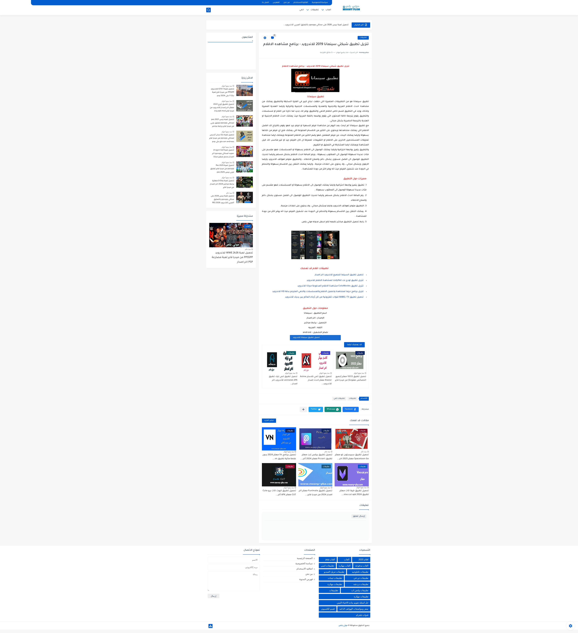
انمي (301, 10)
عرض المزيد (269, 421)
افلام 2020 (363, 559)
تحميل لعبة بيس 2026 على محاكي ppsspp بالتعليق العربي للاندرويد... (316, 23)
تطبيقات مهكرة (335, 584)
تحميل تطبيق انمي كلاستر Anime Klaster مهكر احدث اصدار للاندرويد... (316, 380)
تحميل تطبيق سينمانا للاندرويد (306, 338)
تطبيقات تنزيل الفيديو (334, 572)
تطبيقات (315, 10)
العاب (328, 10)
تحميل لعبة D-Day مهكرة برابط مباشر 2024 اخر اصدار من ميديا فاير (222, 184)
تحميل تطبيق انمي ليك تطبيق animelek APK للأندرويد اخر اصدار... (283, 380)
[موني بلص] (353, 7)
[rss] (214, 3)
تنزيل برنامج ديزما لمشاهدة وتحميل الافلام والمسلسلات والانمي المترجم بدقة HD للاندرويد (318, 291)
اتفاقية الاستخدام (301, 3)
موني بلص (343, 626)
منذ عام (364, 452)
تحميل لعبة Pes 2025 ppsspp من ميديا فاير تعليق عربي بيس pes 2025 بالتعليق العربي (222, 169)
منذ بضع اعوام (359, 373)
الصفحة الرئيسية (305, 558)
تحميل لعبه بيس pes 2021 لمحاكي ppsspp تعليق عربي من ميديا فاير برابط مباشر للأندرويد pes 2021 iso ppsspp (222, 123)
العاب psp (330, 559)
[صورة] (244, 90)
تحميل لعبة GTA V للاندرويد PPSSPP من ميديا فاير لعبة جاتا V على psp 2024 (222, 92)
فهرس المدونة (306, 579)
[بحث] (208, 10)
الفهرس (276, 3)
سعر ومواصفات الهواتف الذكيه (353, 609)
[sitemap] (210, 626)
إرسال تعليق (359, 516)
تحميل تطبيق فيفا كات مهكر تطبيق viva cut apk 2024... (354, 493)
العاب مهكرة (344, 565)
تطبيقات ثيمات (335, 578)
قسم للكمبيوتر (328, 609)
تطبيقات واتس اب (359, 590)
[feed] (209, 3)
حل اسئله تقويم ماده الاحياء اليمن (352, 602)
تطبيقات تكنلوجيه (360, 572)
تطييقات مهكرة (361, 596)
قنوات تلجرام (362, 615)
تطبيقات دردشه (360, 584)
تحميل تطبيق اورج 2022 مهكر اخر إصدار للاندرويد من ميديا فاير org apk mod (222, 107)
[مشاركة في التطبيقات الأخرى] (303, 409)
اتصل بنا (265, 3)
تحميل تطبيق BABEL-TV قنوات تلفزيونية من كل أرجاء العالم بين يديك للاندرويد (324, 297)
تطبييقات (333, 590)
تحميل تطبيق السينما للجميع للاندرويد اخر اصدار (339, 275)
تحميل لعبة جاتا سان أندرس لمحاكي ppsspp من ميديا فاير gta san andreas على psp (221, 138)
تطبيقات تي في (361, 578)
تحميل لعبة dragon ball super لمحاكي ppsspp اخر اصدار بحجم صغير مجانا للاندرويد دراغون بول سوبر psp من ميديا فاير (222, 154)
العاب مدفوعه (361, 565)
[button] (351, 409)
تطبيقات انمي (339, 399)
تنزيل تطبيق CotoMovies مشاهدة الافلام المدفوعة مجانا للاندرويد (330, 286)
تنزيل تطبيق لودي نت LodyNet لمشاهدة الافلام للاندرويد (335, 280)
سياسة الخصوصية (320, 3)
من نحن (286, 3)
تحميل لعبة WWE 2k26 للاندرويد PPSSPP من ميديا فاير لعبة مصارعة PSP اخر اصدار (232, 258)
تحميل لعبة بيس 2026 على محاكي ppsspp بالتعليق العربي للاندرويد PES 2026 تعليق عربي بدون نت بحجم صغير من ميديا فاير (222, 200)
